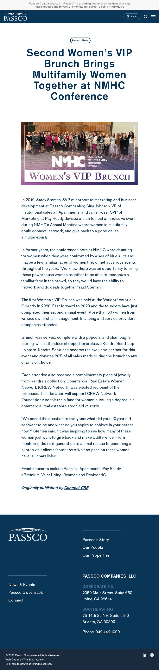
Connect (15, 600)
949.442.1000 (108, 632)
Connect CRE (76, 487)
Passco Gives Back (25, 592)
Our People (92, 547)
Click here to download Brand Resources (28, 664)
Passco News (80, 40)
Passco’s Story (95, 539)
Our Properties (96, 555)
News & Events (21, 584)
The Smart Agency (34, 659)
